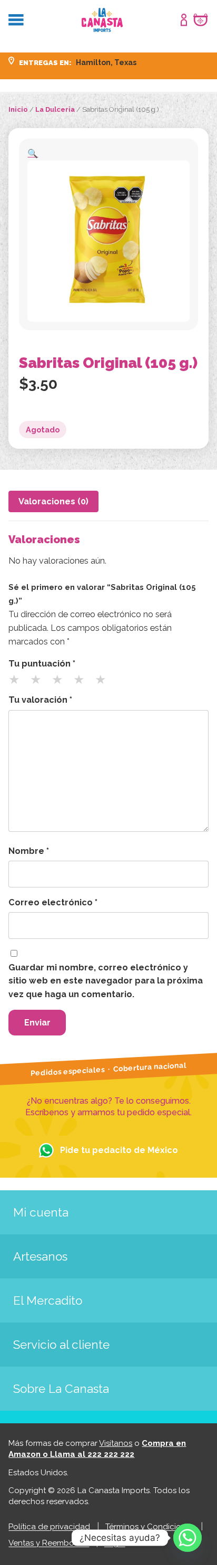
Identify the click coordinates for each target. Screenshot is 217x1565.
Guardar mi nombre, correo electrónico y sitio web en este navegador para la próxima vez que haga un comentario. (105, 981)
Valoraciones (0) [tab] (53, 501)
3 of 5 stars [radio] (62, 683)
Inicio (18, 109)
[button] (32, 153)
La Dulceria (55, 109)
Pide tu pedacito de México (119, 1150)
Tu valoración (40, 700)
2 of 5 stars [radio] (40, 683)
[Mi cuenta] (184, 20)
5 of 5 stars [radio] (105, 683)
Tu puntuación (41, 664)
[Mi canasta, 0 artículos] (200, 20)
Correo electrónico (52, 902)
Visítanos (115, 1443)
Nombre (28, 851)
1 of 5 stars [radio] (18, 683)
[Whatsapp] (187, 1538)
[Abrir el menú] (16, 20)
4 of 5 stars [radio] (83, 683)
